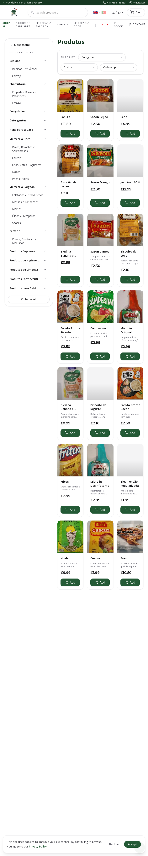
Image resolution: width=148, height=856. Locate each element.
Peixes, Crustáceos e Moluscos (25, 241)
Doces (16, 172)
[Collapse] (45, 61)
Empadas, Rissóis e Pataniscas (24, 94)
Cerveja (17, 76)
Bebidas (62, 24)
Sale (105, 24)
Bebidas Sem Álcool (24, 69)
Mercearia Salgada (43, 25)
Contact (139, 24)
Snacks (16, 223)
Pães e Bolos (20, 179)
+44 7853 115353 (116, 2)
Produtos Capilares (23, 25)
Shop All (6, 25)
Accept (132, 844)
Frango (16, 103)
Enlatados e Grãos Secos (27, 195)
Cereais (16, 158)
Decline (114, 844)
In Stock (118, 25)
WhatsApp (139, 2)
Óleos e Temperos (23, 216)
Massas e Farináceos (25, 202)
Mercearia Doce (81, 25)
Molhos (17, 209)
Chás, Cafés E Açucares (26, 165)
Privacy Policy (38, 846)
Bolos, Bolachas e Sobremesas (23, 149)
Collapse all (28, 299)
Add (72, 133)
